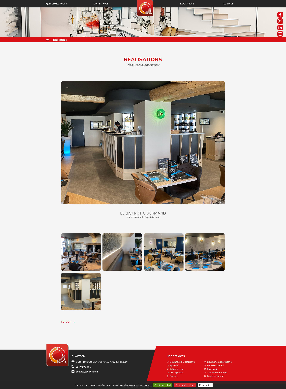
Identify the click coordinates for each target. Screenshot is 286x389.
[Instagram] (280, 21)
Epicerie (174, 365)
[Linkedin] (280, 27)
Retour (66, 322)
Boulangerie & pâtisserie (182, 361)
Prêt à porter (176, 372)
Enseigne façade (215, 376)
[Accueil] (145, 8)
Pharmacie (212, 368)
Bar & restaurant (215, 365)
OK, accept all (163, 384)
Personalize (205, 384)
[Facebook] (280, 15)
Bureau (173, 376)
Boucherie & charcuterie (219, 361)
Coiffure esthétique (217, 372)
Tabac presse (176, 368)
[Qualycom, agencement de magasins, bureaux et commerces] (47, 40)
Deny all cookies (186, 384)
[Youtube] (280, 34)
